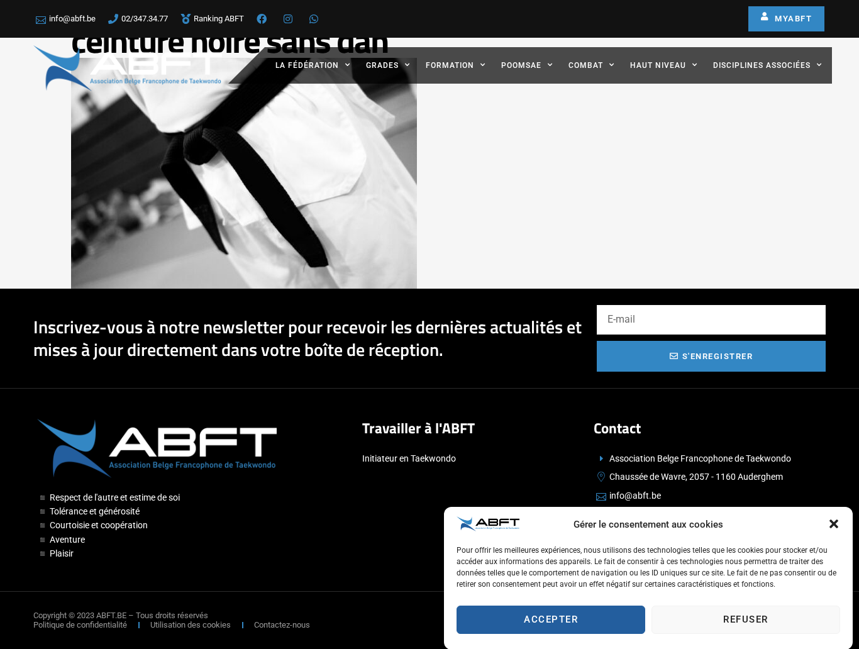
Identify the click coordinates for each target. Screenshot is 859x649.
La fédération (307, 65)
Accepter (551, 619)
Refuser (745, 619)
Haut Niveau (658, 65)
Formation (450, 65)
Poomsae (521, 65)
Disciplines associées (762, 65)
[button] (834, 524)
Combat (585, 65)
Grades (382, 65)
